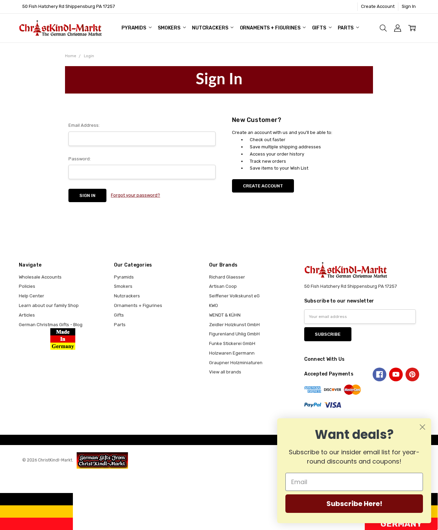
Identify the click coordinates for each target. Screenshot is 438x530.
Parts (346, 28)
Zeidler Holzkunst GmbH (234, 324)
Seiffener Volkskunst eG (234, 295)
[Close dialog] (422, 427)
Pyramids (134, 28)
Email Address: (84, 125)
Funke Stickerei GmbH (232, 343)
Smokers (169, 28)
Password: (79, 158)
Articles (27, 315)
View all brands (225, 371)
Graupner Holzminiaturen (235, 362)
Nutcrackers (210, 28)
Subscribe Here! (354, 503)
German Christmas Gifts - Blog (50, 324)
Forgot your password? (135, 195)
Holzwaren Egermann (232, 353)
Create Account (378, 6)
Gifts (319, 28)
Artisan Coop (223, 286)
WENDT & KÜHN (225, 315)
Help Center (31, 295)
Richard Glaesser (227, 277)
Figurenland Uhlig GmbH (234, 333)
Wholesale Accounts (40, 277)
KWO (213, 305)
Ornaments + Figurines (270, 28)
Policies (27, 286)
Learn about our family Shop (49, 305)
